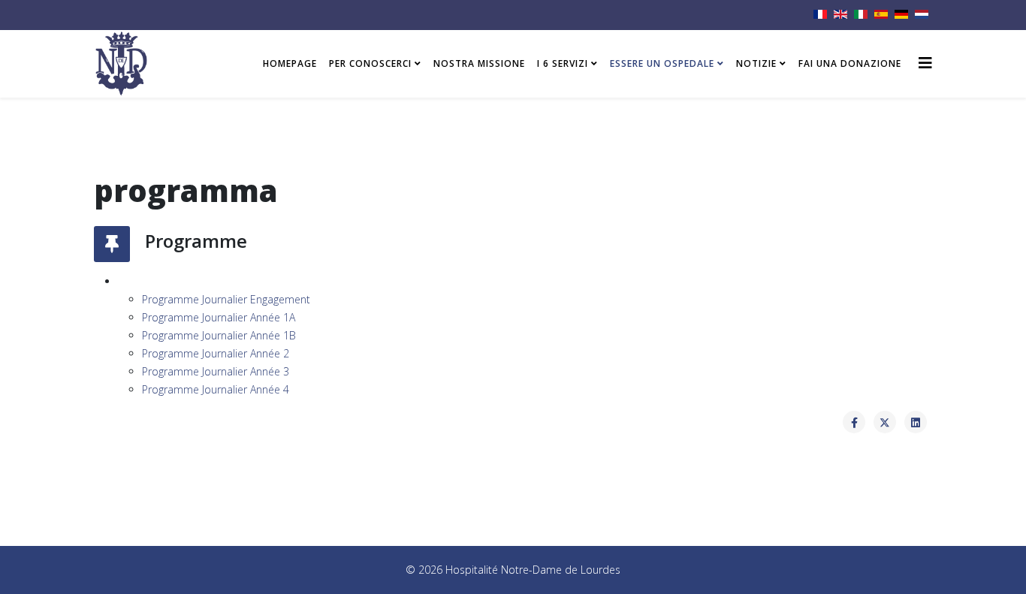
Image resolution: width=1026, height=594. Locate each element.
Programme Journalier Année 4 (215, 389)
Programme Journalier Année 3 (215, 371)
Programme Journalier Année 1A (218, 317)
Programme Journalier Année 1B (219, 335)
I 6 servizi (562, 63)
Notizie (756, 63)
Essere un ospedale (662, 63)
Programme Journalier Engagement (226, 299)
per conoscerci (370, 63)
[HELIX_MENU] (925, 62)
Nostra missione (479, 63)
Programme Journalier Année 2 (215, 353)
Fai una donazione (849, 63)
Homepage (290, 63)
